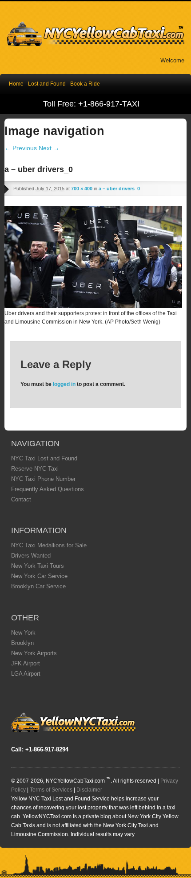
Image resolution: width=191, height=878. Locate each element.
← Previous (20, 148)
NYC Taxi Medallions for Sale (49, 545)
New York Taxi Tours (37, 565)
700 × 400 (81, 188)
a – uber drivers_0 (119, 188)
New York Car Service (39, 576)
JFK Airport (25, 663)
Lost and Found (47, 84)
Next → (49, 148)
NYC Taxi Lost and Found (44, 458)
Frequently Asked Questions (47, 489)
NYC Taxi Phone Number (43, 479)
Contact (21, 499)
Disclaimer (89, 790)
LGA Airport (25, 673)
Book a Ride (85, 84)
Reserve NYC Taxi (35, 468)
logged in (64, 384)
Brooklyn (22, 643)
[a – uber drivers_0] (93, 305)
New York (23, 632)
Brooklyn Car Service (38, 586)
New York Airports (34, 653)
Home (16, 84)
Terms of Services (51, 790)
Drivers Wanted (31, 555)
